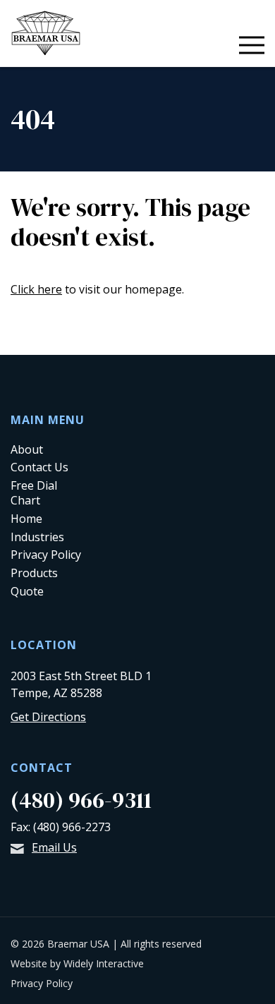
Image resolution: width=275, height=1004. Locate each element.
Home (26, 518)
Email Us (54, 847)
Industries (37, 537)
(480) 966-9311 (81, 800)
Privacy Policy (46, 554)
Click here (36, 289)
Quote (27, 591)
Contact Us (39, 467)
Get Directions (48, 717)
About (27, 449)
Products (34, 573)
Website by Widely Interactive (77, 963)
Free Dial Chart (34, 493)
